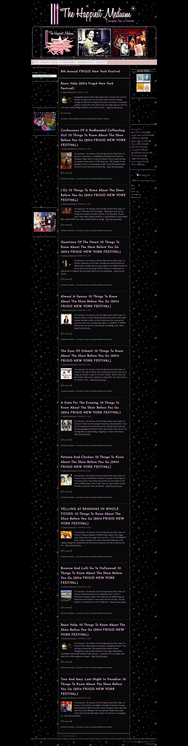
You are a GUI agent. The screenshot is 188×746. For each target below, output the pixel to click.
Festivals (64, 118)
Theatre (54, 62)
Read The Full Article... (115, 107)
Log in (133, 188)
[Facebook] (147, 82)
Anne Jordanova (136, 144)
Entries (135, 191)
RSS (144, 132)
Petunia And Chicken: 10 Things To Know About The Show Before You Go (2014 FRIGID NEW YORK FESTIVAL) (92, 462)
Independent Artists (85, 62)
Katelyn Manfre (136, 159)
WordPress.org (136, 197)
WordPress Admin (151, 743)
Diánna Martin (135, 147)
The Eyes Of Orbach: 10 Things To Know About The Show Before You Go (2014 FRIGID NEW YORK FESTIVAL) (92, 356)
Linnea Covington (136, 161)
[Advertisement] (44, 94)
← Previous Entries (68, 736)
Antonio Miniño (136, 138)
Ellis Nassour (135, 156)
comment (65, 113)
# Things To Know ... (68, 178)
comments (66, 173)
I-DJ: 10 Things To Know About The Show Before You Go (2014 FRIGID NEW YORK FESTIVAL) (93, 195)
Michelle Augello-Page (138, 153)
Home (36, 62)
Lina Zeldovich (135, 150)
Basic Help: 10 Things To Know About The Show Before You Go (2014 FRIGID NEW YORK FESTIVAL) (93, 629)
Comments (136, 194)
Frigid (70, 118)
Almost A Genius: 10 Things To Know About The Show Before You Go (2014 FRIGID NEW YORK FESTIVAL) (90, 301)
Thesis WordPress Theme (140, 741)
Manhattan (77, 118)
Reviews (99, 118)
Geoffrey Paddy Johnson (139, 135)
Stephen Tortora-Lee (137, 141)
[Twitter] (140, 82)
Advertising (101, 62)
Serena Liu (134, 164)
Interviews (44, 62)
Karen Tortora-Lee (69, 92)
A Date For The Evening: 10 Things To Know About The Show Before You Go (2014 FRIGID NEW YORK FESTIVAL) (91, 407)
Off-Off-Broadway (89, 118)
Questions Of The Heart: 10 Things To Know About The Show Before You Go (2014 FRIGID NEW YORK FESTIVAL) (91, 247)
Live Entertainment (68, 62)
